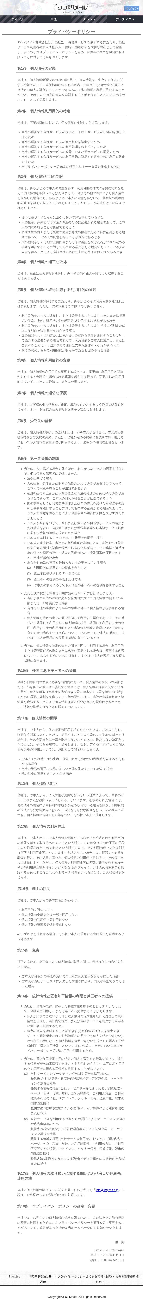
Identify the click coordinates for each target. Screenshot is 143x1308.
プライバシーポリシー (71, 1276)
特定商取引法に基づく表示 (43, 1279)
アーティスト (125, 19)
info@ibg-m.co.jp (107, 1190)
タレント (89, 19)
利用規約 (14, 1276)
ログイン (131, 8)
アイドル (17, 19)
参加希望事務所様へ (128, 1276)
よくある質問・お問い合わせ (100, 1279)
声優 (54, 19)
